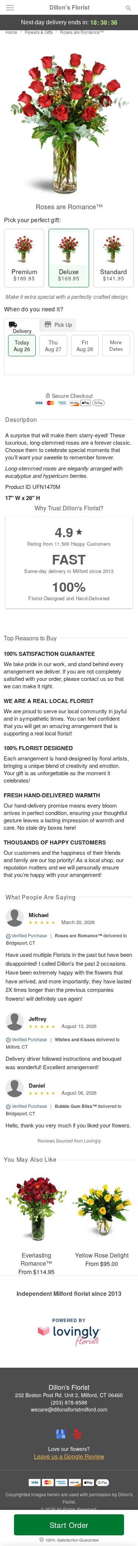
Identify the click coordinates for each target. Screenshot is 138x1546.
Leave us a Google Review (69, 1456)
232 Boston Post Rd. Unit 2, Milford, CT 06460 (69, 1395)
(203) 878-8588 (69, 1402)
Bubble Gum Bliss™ (76, 1106)
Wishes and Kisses (75, 1039)
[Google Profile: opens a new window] (61, 1434)
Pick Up (63, 324)
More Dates (116, 345)
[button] (122, 1529)
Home (11, 32)
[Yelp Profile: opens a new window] (77, 1434)
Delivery (22, 329)
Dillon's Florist (69, 7)
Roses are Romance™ (78, 935)
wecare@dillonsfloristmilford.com (69, 1409)
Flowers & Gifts (39, 32)
